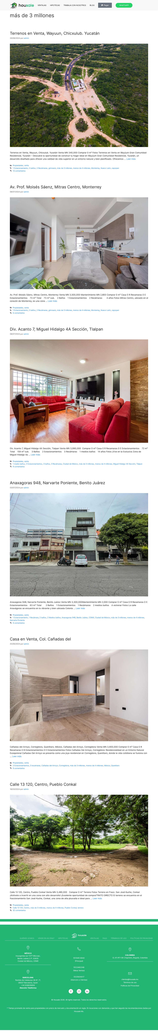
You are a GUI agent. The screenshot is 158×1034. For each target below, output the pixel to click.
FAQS (105, 938)
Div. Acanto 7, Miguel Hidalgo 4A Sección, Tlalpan (56, 329)
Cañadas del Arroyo (49, 765)
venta (26, 165)
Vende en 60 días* (46, 938)
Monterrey (95, 168)
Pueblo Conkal (71, 908)
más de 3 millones (64, 168)
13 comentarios (19, 171)
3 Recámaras (56, 464)
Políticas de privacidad (141, 938)
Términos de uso (119, 938)
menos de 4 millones (81, 168)
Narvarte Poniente (17, 620)
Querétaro (115, 765)
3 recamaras (35, 765)
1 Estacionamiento (20, 168)
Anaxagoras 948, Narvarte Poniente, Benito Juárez (57, 482)
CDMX (91, 617)
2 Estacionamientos (34, 464)
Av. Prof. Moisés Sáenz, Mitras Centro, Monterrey (55, 187)
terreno (81, 908)
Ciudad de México (70, 464)
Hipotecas (55, 5)
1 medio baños (19, 464)
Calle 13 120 (18, 908)
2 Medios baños (54, 617)
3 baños (46, 464)
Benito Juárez (82, 617)
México (107, 765)
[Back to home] (22, 5)
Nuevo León (106, 168)
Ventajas (42, 5)
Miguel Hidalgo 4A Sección (124, 464)
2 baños (32, 168)
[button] (105, 5)
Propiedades (18, 165)
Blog (92, 5)
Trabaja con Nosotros (75, 5)
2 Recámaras (42, 168)
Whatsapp (124, 5)
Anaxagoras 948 (69, 617)
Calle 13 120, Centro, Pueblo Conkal (43, 784)
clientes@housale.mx (129, 979)
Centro (27, 908)
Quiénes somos (27, 938)
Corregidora (64, 765)
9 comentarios (19, 467)
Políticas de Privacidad (130, 986)
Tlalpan (139, 464)
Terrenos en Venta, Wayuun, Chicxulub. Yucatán (55, 33)
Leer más (131, 159)
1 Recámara (34, 617)
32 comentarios (19, 910)
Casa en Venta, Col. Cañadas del (40, 639)
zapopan (115, 168)
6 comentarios (19, 313)
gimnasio (52, 168)
